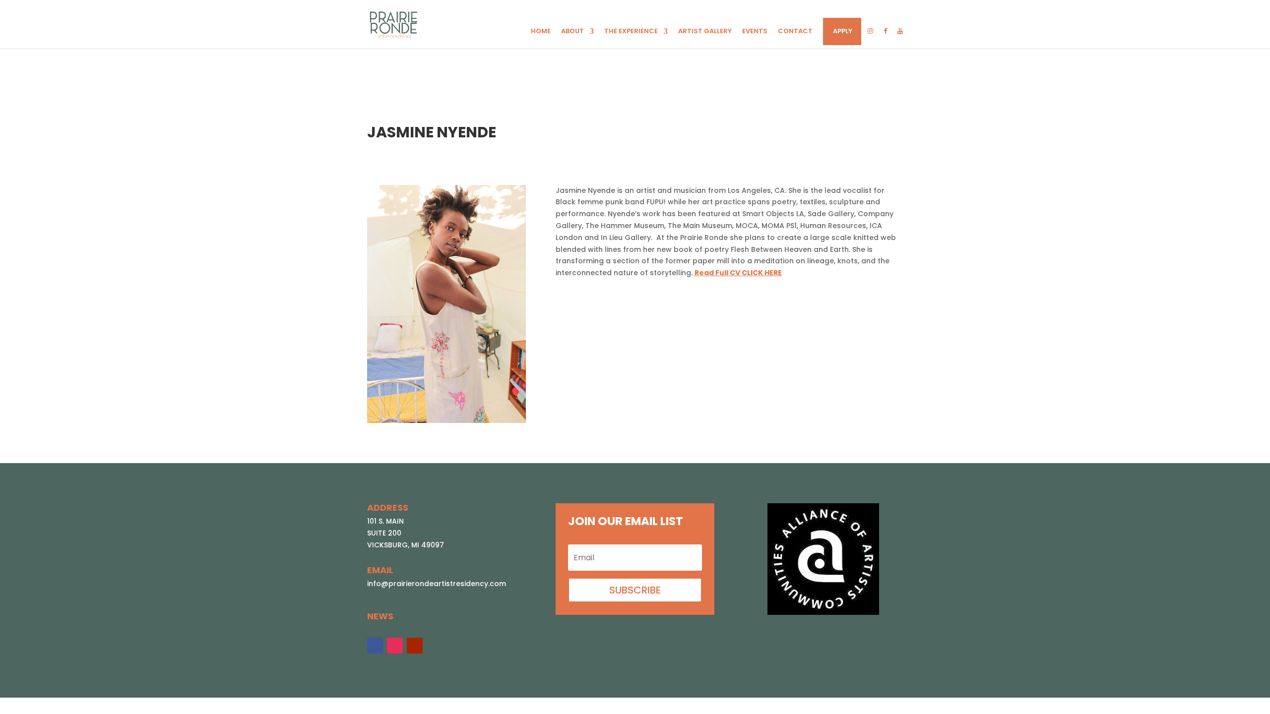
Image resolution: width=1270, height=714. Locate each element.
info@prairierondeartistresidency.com (436, 584)
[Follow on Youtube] (415, 646)
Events (754, 32)
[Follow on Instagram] (395, 646)
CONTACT (795, 32)
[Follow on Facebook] (375, 646)
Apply (842, 32)
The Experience (631, 32)
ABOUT (572, 32)
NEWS (380, 616)
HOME (541, 32)
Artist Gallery (705, 32)
